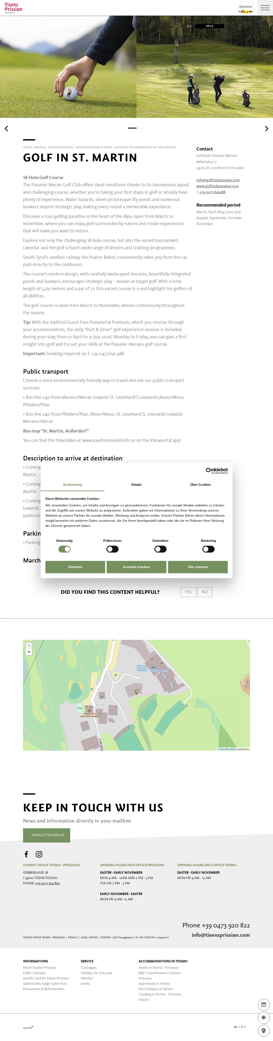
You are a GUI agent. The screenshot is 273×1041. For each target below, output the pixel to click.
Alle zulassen (198, 567)
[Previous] (7, 128)
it (242, 1027)
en (248, 1027)
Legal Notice (89, 937)
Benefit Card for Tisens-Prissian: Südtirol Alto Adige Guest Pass (46, 981)
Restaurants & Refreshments (43, 989)
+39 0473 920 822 (47, 883)
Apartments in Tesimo (154, 984)
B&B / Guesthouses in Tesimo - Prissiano (160, 976)
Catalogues (89, 968)
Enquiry (144, 1000)
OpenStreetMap (228, 749)
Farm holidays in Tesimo (156, 989)
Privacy (73, 937)
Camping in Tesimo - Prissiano (160, 994)
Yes (188, 592)
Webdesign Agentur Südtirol (28, 1027)
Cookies (105, 937)
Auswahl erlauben (136, 567)
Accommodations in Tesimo (163, 961)
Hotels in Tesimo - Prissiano (158, 968)
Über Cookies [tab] (200, 484)
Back (209, 26)
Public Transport (34, 973)
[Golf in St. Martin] (136, 692)
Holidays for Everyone (96, 973)
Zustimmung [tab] (72, 484)
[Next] (266, 128)
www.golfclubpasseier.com (217, 186)
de (235, 1027)
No (205, 592)
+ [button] (29, 645)
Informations (35, 961)
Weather (87, 978)
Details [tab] (136, 484)
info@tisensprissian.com (221, 935)
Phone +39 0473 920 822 (216, 925)
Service (87, 961)
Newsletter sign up (48, 835)
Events (85, 984)
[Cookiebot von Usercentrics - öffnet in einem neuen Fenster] (209, 471)
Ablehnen (75, 567)
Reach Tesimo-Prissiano (40, 968)
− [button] (29, 652)
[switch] (112, 549)
